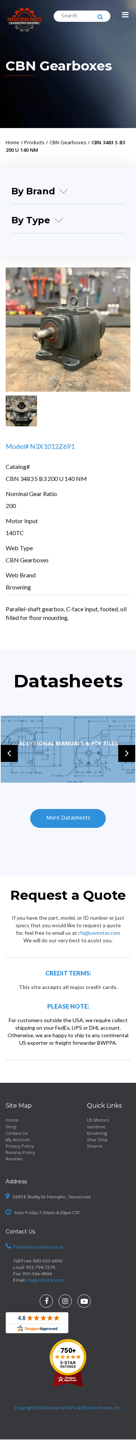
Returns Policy (20, 1153)
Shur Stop (97, 1140)
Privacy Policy (20, 1146)
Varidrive (96, 1127)
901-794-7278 (40, 1267)
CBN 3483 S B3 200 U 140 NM (46, 478)
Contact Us (17, 1133)
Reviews (14, 1159)
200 (11, 505)
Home (12, 1120)
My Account (18, 1140)
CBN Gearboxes (59, 66)
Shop (11, 1127)
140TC (15, 532)
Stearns (94, 1146)
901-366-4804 (37, 1273)
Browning (18, 587)
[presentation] (9, 753)
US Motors (98, 1120)
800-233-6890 (47, 1261)
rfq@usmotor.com (99, 933)
